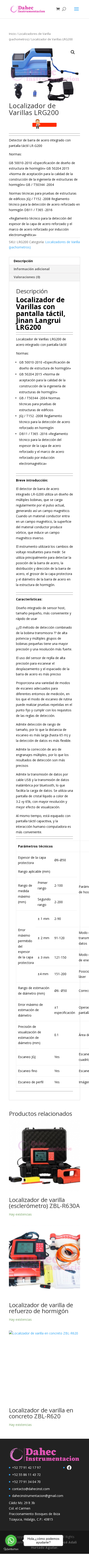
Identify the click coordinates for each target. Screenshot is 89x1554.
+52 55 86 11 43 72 (26, 1474)
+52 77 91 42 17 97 (26, 1467)
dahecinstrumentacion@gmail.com (37, 1495)
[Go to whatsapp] (11, 1540)
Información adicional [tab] (32, 269)
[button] (73, 52)
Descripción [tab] (23, 261)
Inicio (12, 34)
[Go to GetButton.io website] (11, 1549)
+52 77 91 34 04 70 (26, 1482)
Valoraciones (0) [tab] (27, 277)
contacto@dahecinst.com (31, 1489)
